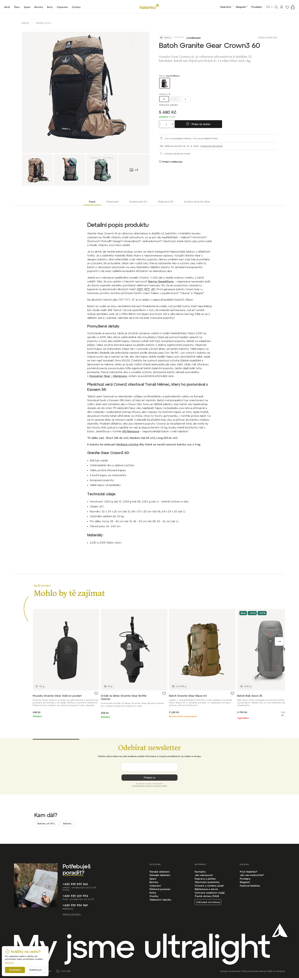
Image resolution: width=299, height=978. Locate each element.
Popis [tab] (92, 201)
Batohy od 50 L (46, 823)
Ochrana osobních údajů (210, 892)
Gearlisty (225, 6)
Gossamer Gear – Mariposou (108, 376)
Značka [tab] (197, 201)
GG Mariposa (130, 431)
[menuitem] (7, 7)
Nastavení (9, 963)
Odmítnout (35, 970)
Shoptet (280, 971)
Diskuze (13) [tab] (165, 201)
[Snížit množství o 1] (161, 124)
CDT (140, 289)
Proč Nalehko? (248, 871)
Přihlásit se (149, 777)
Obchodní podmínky (207, 882)
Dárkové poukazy (160, 889)
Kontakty (200, 871)
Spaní (153, 878)
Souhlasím (15, 970)
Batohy (67, 823)
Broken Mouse (259, 971)
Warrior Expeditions (161, 281)
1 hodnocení (193, 38)
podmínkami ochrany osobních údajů (149, 786)
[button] (279, 641)
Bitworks (235, 971)
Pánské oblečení (159, 871)
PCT (147, 289)
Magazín (241, 6)
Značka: (267, 37)
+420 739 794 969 (75, 905)
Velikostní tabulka (168, 104)
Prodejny (256, 6)
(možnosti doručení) (211, 146)
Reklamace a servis (206, 889)
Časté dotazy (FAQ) (207, 896)
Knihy (153, 892)
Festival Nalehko (250, 885)
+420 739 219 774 (75, 896)
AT (153, 289)
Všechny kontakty (72, 914)
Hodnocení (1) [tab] (138, 201)
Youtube (66, 971)
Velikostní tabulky (160, 899)
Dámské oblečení (160, 875)
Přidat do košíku (201, 124)
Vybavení (155, 885)
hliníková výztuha (127, 444)
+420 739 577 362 (75, 884)
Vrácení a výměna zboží (209, 885)
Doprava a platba (205, 878)
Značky (154, 896)
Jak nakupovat (204, 875)
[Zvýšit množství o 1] (172, 124)
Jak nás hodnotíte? (252, 875)
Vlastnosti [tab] (112, 201)
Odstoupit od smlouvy (208, 902)
